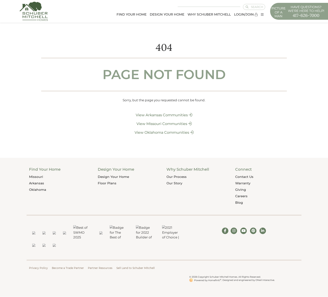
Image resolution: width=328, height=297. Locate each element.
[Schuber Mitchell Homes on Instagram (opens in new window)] (234, 231)
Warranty (243, 183)
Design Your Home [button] (167, 14)
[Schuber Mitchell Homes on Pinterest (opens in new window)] (253, 231)
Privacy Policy (38, 268)
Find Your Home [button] (132, 14)
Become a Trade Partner (68, 268)
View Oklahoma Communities (162, 132)
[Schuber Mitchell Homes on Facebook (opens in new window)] (225, 231)
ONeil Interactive (264, 280)
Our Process (176, 177)
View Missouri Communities (162, 123)
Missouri (36, 177)
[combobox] (251, 7)
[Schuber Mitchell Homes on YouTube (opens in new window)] (243, 231)
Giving (240, 190)
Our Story (174, 183)
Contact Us (244, 177)
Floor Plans (107, 183)
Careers (241, 196)
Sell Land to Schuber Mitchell (135, 268)
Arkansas (36, 183)
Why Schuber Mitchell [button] (209, 14)
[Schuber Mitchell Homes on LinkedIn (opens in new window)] (262, 231)
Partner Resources (100, 268)
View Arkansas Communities (162, 115)
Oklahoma (37, 190)
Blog (239, 202)
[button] (262, 14)
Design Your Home (113, 177)
